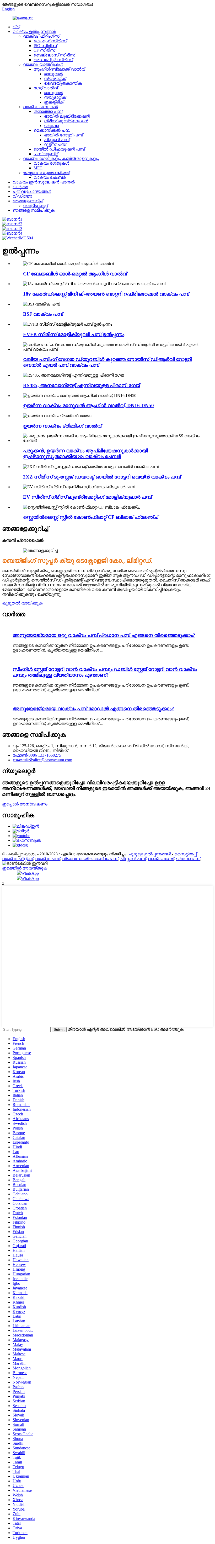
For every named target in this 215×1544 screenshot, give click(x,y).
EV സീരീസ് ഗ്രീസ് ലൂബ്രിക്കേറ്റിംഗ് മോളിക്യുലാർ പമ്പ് (87, 497)
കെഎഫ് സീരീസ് (50, 41)
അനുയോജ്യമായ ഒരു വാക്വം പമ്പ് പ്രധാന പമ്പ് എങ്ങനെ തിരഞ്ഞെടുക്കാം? (104, 635)
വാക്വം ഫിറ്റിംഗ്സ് (41, 36)
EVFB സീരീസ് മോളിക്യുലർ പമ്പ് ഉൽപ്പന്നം (73, 334)
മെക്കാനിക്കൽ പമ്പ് (52, 130)
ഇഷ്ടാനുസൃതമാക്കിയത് (46, 172)
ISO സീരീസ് (45, 45)
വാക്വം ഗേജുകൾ (51, 163)
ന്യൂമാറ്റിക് (55, 78)
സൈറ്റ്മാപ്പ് (185, 854)
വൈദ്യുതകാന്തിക (63, 83)
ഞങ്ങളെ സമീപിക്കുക (34, 210)
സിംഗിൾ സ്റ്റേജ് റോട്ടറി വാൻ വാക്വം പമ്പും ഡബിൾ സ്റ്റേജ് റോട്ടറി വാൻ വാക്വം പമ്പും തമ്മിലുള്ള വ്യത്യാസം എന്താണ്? (105, 672)
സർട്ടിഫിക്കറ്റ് (35, 205)
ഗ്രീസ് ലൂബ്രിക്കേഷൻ (66, 121)
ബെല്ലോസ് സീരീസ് (54, 55)
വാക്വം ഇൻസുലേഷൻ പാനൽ (44, 182)
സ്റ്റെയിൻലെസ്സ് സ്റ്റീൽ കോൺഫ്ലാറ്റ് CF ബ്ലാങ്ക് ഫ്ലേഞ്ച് (90, 517)
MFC (38, 168)
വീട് (16, 27)
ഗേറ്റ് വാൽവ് (46, 88)
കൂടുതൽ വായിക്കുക (22, 603)
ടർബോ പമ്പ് (188, 858)
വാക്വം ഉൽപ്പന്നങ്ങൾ (34, 31)
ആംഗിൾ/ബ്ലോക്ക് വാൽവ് (59, 69)
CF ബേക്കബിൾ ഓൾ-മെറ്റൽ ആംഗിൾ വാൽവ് (75, 273)
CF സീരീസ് (44, 50)
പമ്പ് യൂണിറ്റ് (46, 154)
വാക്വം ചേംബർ (50, 177)
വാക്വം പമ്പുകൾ (40, 107)
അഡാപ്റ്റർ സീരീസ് (53, 59)
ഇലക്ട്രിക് (53, 102)
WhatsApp (30, 873)
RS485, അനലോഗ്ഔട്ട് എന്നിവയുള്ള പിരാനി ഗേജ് (81, 385)
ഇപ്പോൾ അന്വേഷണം (24, 804)
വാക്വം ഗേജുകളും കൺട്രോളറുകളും (61, 158)
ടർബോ (51, 125)
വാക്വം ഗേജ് (161, 858)
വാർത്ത (20, 187)
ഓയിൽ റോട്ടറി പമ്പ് (63, 135)
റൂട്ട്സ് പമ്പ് (55, 144)
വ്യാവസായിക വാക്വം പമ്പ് (90, 858)
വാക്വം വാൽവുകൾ (43, 64)
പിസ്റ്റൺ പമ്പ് (56, 139)
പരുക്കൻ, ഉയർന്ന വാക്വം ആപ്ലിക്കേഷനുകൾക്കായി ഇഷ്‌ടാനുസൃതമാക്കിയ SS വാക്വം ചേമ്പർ (85, 453)
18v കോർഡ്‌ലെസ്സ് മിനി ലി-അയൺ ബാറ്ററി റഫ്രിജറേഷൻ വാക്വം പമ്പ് (106, 294)
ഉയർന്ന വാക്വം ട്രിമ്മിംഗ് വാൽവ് (62, 426)
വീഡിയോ (22, 196)
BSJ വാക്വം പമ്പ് (43, 314)
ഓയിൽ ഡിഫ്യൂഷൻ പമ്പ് (59, 149)
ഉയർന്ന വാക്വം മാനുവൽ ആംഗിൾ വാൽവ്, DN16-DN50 (88, 405)
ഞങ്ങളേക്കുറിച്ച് (28, 201)
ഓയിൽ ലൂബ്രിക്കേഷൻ (67, 116)
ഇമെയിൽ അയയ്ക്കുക (24, 868)
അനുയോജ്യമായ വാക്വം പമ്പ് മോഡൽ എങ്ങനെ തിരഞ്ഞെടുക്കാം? (93, 708)
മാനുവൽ (53, 74)
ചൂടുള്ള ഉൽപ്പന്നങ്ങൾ (149, 854)
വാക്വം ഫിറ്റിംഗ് (17, 858)
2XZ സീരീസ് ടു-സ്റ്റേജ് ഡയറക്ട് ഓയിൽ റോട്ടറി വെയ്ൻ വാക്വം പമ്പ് (102, 477)
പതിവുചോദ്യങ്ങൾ (32, 191)
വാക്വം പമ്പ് (47, 858)
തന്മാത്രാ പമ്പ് (48, 111)
